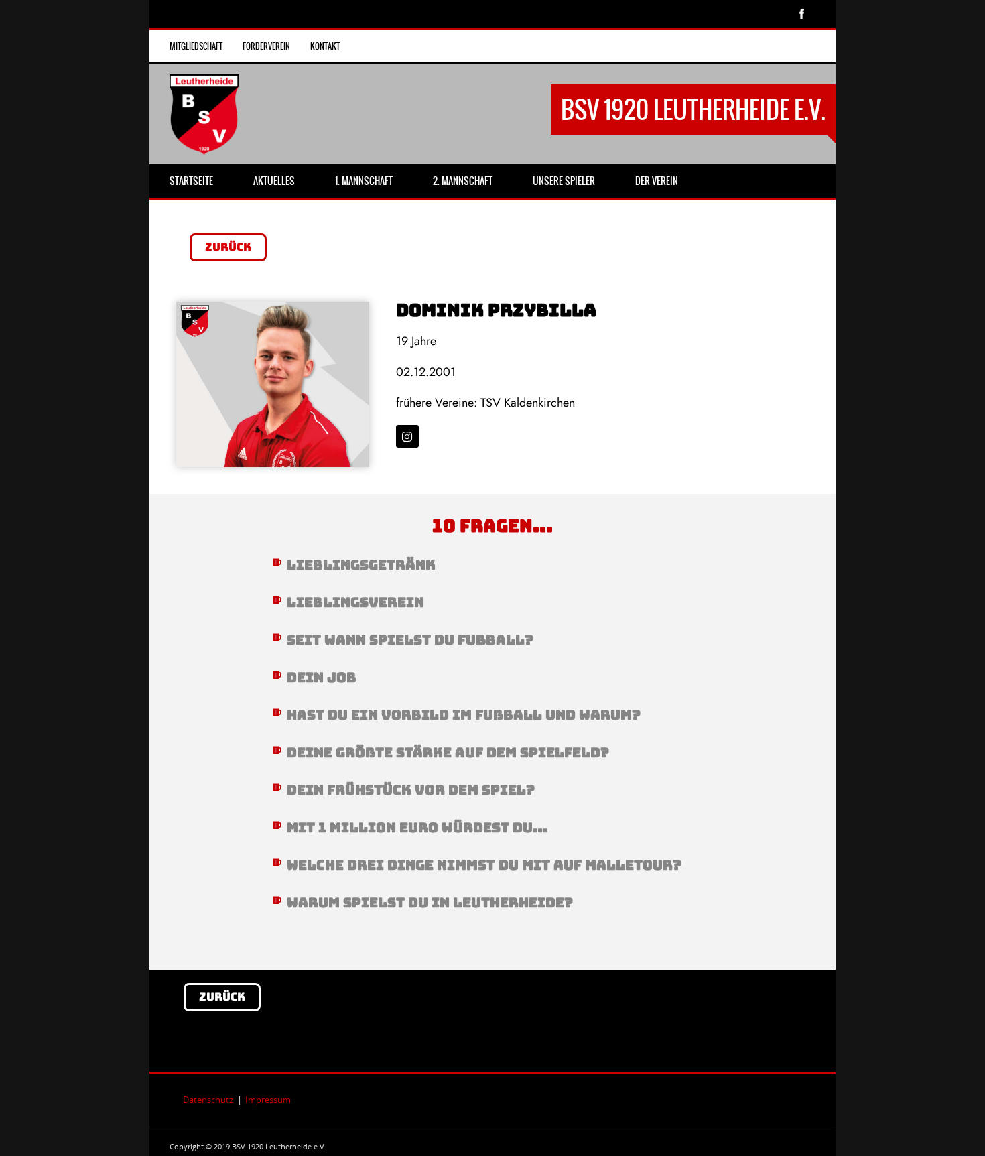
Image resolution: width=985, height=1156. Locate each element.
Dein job (321, 677)
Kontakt (325, 46)
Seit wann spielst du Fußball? (410, 640)
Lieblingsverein (355, 602)
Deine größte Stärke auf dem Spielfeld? (448, 752)
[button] (492, 565)
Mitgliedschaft (196, 46)
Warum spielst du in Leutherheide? (430, 902)
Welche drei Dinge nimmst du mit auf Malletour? (484, 865)
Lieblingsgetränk (361, 565)
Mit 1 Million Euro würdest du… (417, 827)
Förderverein (266, 46)
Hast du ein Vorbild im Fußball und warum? (464, 715)
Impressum (268, 1100)
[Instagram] (407, 436)
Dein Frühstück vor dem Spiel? (411, 790)
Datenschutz (208, 1100)
